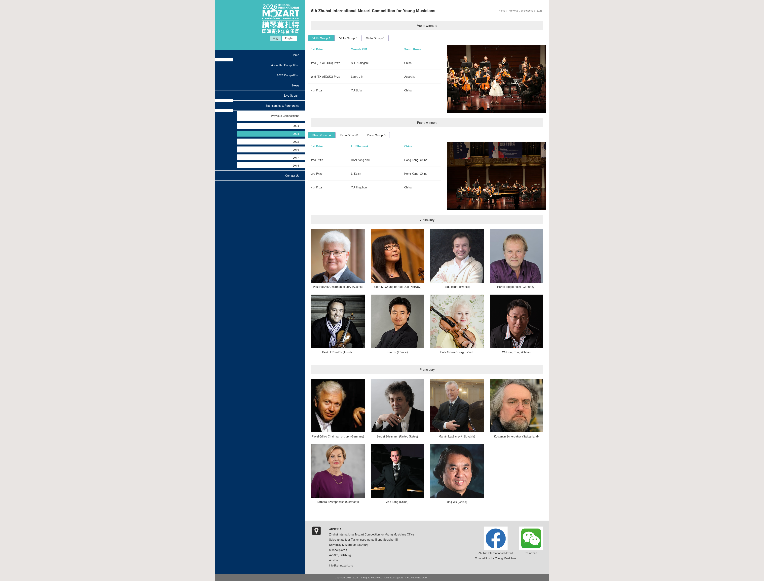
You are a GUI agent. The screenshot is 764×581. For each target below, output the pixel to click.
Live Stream (291, 95)
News (295, 85)
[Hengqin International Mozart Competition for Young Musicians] (280, 32)
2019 (296, 149)
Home (295, 55)
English (289, 38)
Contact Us (292, 176)
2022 (296, 142)
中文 (275, 38)
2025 (296, 126)
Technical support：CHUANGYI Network (405, 577)
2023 (296, 134)
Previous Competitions (285, 116)
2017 (296, 157)
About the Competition (285, 65)
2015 (296, 165)
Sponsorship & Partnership (282, 106)
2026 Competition (288, 75)
